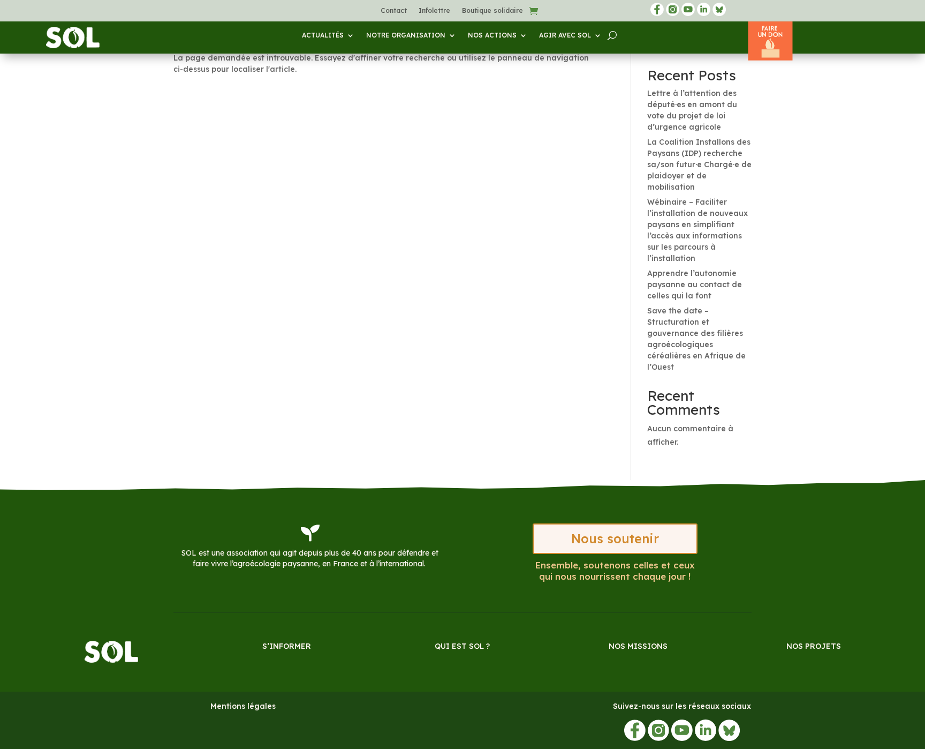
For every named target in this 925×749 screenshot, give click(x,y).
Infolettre (434, 10)
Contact (394, 10)
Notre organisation (405, 35)
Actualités (323, 35)
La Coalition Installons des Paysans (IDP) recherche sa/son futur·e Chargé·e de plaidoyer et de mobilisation (699, 164)
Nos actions (492, 35)
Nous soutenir (615, 538)
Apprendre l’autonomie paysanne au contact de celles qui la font (694, 284)
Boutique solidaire (492, 10)
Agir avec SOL (565, 35)
